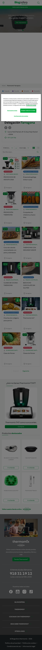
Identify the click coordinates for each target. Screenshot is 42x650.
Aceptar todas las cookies (28, 110)
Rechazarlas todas (12, 110)
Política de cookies (31, 105)
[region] (21, 107)
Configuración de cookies (21, 116)
